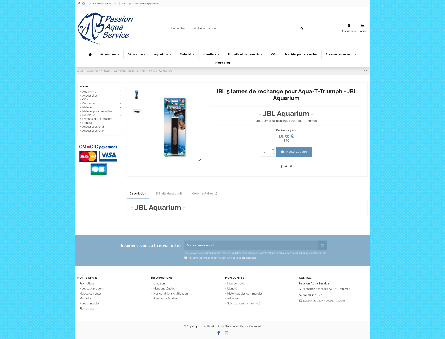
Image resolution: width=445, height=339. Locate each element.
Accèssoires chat (93, 126)
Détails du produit (169, 193)
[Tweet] (286, 166)
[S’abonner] (322, 245)
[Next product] (367, 71)
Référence (282, 130)
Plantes (87, 123)
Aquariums (89, 91)
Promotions (86, 283)
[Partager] (281, 166)
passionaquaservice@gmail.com (324, 300)
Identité (232, 288)
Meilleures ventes (90, 293)
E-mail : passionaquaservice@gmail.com (140, 3)
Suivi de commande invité (243, 303)
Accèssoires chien (93, 130)
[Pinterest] (291, 166)
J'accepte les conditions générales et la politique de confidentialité (222, 258)
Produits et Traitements (97, 119)
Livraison (159, 283)
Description (138, 193)
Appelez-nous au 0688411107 (103, 3)
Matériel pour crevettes (97, 111)
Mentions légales (164, 288)
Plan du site (86, 308)
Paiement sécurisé (165, 298)
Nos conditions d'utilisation (170, 293)
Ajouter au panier (297, 151)
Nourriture (88, 115)
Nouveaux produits (91, 288)
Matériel (87, 107)
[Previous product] (364, 71)
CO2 (85, 99)
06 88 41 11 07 (312, 294)
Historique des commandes (245, 293)
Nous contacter (89, 303)
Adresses (233, 298)
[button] (109, 54)
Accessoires (90, 95)
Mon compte (235, 283)
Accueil (84, 86)
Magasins (85, 298)
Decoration (89, 103)
